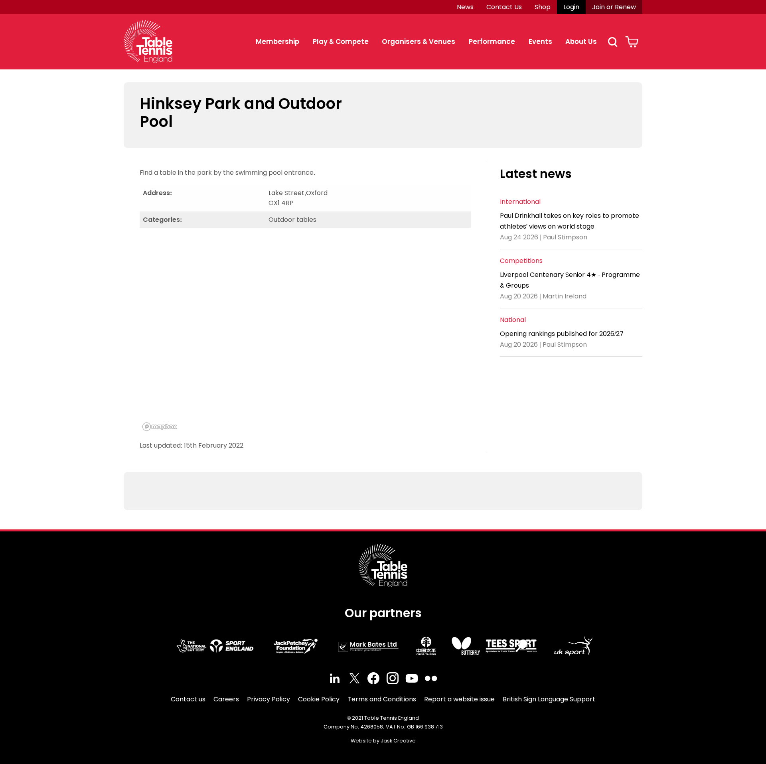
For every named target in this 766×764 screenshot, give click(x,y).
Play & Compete (341, 41)
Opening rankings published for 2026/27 (562, 333)
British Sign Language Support (549, 699)
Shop (543, 7)
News (465, 7)
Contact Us (504, 7)
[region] (305, 334)
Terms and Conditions (381, 699)
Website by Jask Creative (383, 740)
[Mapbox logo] (159, 426)
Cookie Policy (319, 699)
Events (540, 41)
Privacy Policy (268, 699)
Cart (631, 42)
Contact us (188, 699)
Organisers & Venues (418, 41)
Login (571, 7)
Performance (492, 41)
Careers (226, 699)
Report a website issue (459, 699)
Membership (277, 41)
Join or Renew (614, 7)
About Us (581, 41)
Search (612, 42)
